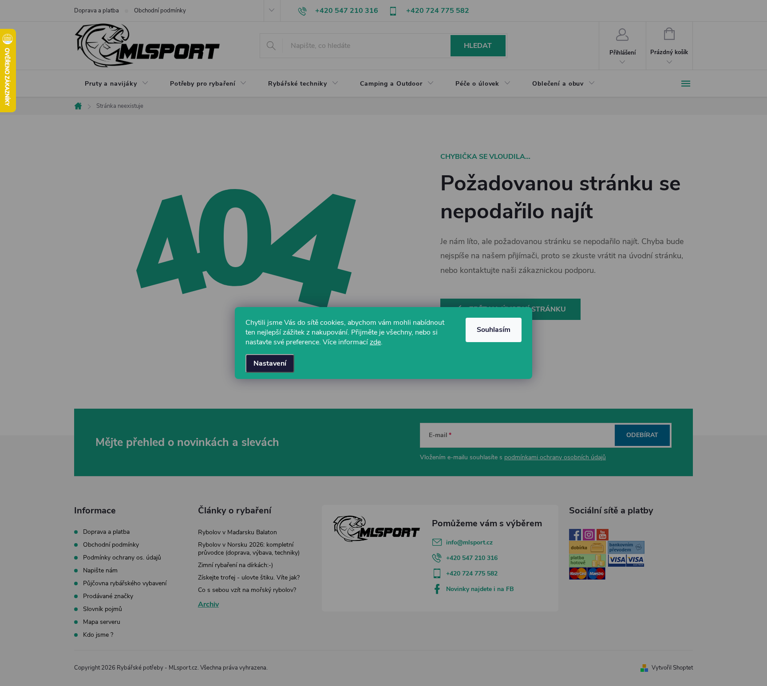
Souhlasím (493, 330)
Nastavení (269, 363)
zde (375, 342)
